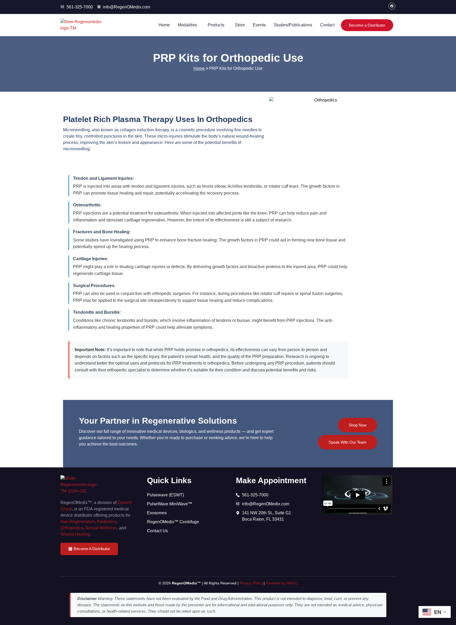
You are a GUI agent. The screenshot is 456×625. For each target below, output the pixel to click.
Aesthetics (106, 521)
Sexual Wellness (101, 528)
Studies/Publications (293, 25)
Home (164, 25)
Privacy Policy (251, 583)
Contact (327, 25)
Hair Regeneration (77, 521)
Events (259, 25)
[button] (189, 25)
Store (240, 25)
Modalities (187, 25)
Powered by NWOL (282, 583)
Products (216, 25)
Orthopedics (71, 528)
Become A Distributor (92, 548)
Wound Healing (75, 534)
